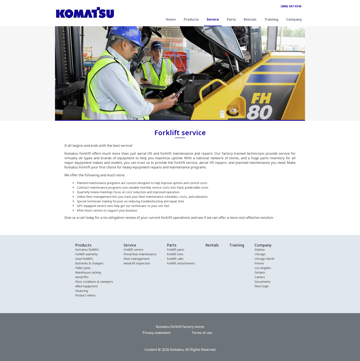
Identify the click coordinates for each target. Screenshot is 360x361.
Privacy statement (156, 332)
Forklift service (133, 249)
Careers (260, 277)
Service (213, 20)
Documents (263, 282)
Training (271, 20)
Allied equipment (86, 286)
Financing (81, 291)
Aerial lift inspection (137, 263)
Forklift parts (175, 249)
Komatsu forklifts (87, 249)
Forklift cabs (175, 259)
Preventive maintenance (140, 254)
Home (171, 20)
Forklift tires (175, 254)
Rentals (250, 20)
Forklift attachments (181, 263)
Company (294, 20)
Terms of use (202, 332)
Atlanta (260, 249)
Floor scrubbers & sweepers (94, 282)
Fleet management (137, 259)
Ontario (260, 272)
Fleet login (262, 286)
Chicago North (264, 259)
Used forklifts (84, 259)
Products (191, 20)
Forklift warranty (86, 254)
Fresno (259, 263)
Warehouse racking (88, 272)
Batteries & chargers (89, 263)
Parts (231, 20)
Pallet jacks (83, 268)
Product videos (85, 295)
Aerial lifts (82, 277)
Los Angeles (263, 268)
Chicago (260, 254)
